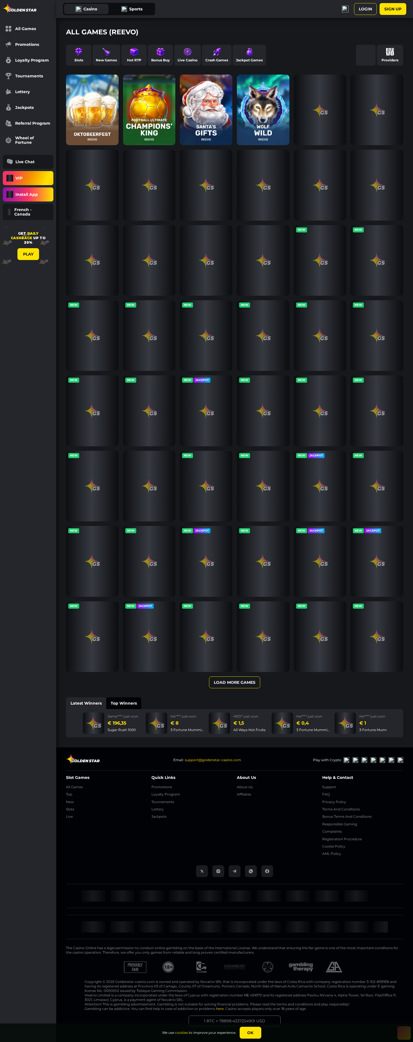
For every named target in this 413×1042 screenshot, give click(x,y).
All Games (74, 787)
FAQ (326, 794)
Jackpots (159, 816)
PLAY (28, 254)
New (70, 802)
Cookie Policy (333, 846)
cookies (181, 1032)
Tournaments (162, 802)
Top (69, 794)
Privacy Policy (334, 802)
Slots (70, 809)
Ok (250, 1032)
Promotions (161, 787)
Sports (135, 9)
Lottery (157, 809)
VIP (18, 178)
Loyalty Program (165, 794)
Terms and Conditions (341, 809)
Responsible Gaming (339, 824)
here (220, 1009)
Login (365, 9)
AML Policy (331, 853)
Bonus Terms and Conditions (347, 816)
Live (69, 816)
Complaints (332, 831)
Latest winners (86, 703)
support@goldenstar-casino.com (213, 760)
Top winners (124, 703)
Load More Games (234, 682)
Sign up (392, 9)
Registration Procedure (342, 839)
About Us (245, 787)
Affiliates (244, 794)
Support (329, 787)
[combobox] (28, 212)
